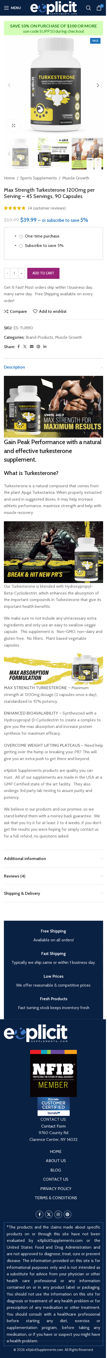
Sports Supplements (38, 178)
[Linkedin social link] (45, 346)
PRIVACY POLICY (55, 1188)
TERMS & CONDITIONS (56, 1197)
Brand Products (39, 337)
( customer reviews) (47, 208)
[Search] (88, 8)
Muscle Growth (75, 178)
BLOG (55, 1170)
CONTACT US (55, 1179)
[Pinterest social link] (38, 346)
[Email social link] (31, 346)
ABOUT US (56, 1160)
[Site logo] (53, 7)
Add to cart (43, 273)
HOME (56, 1151)
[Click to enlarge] (13, 126)
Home (9, 178)
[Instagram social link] (58, 1214)
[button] (9, 85)
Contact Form (53, 1126)
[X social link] (25, 346)
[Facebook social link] (18, 346)
